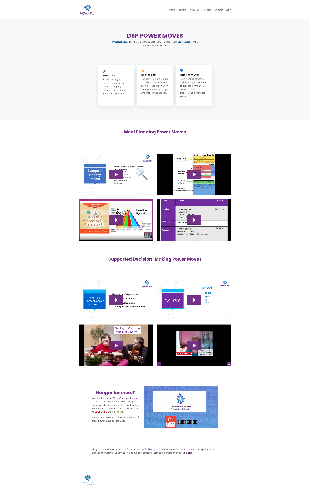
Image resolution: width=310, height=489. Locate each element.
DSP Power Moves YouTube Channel (120, 397)
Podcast (208, 9)
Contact (219, 9)
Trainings (183, 9)
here (189, 452)
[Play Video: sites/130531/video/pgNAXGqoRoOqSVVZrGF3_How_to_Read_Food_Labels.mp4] (194, 174)
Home (172, 9)
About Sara (196, 9)
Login (228, 9)
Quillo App (149, 449)
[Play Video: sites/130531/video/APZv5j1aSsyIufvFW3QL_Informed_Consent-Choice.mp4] (116, 300)
